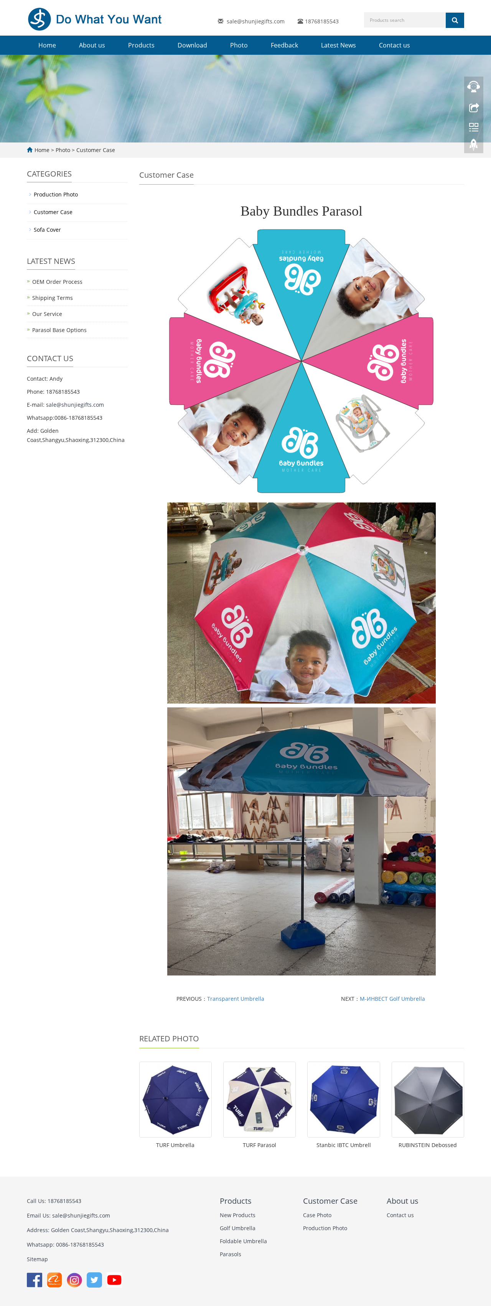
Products (141, 45)
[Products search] (455, 20)
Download (192, 45)
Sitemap (37, 1259)
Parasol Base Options (59, 330)
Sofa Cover (47, 229)
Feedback (284, 45)
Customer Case (95, 150)
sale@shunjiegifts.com (256, 21)
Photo (239, 45)
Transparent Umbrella (235, 998)
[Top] (473, 146)
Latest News (338, 45)
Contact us (394, 45)
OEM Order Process (57, 281)
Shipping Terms (52, 297)
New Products (237, 1215)
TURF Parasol (259, 1145)
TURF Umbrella (175, 1145)
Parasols (230, 1254)
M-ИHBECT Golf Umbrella (392, 998)
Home (47, 45)
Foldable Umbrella (243, 1241)
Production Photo (56, 194)
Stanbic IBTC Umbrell (343, 1145)
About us (92, 45)
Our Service (47, 313)
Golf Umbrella (237, 1228)
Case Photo (317, 1215)
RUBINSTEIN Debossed (428, 1145)
